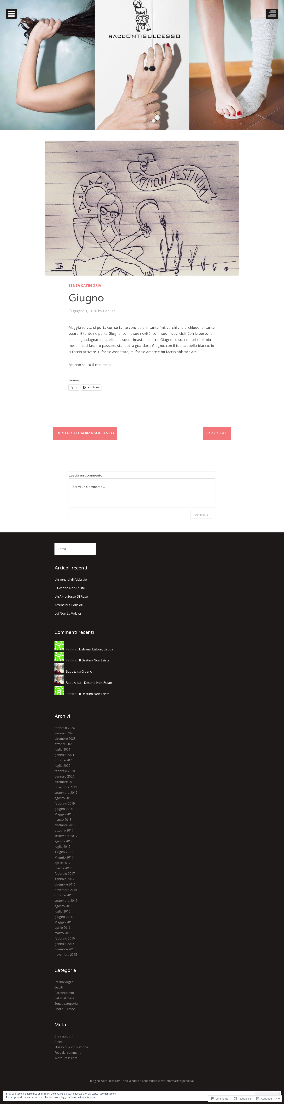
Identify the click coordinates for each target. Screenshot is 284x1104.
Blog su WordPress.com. (105, 1081)
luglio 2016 (62, 911)
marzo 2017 (62, 868)
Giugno (87, 671)
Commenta (201, 514)
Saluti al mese (64, 998)
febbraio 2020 (64, 771)
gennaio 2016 (64, 944)
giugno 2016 (63, 917)
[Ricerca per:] (75, 549)
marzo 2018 (62, 819)
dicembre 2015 (65, 949)
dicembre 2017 (65, 825)
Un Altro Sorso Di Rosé (71, 596)
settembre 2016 (65, 900)
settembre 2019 (65, 792)
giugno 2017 (63, 852)
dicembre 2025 (65, 738)
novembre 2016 (65, 890)
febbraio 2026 (64, 728)
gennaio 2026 (64, 733)
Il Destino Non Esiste (69, 588)
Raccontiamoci (64, 993)
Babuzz (109, 311)
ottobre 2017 (63, 830)
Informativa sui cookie (83, 1097)
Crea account (63, 1036)
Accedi (58, 1042)
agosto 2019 (63, 798)
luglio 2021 (62, 749)
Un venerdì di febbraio (70, 579)
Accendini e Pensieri (68, 605)
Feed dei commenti (67, 1052)
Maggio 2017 (63, 857)
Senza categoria (85, 285)
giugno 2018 (63, 809)
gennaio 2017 (64, 879)
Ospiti (58, 987)
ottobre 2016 (63, 895)
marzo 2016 (62, 933)
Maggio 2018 (63, 814)
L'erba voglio (63, 982)
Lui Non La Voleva (67, 613)
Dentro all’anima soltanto (85, 433)
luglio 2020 (62, 765)
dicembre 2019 (65, 782)
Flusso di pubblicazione (71, 1047)
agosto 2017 (63, 841)
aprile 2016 (62, 927)
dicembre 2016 (65, 884)
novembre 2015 (65, 954)
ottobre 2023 (63, 744)
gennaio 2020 (64, 776)
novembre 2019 (65, 787)
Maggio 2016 (63, 922)
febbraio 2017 (64, 873)
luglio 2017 (62, 846)
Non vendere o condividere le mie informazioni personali (158, 1081)
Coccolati (217, 433)
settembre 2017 (65, 836)
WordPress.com (65, 1058)
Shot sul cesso (64, 1009)
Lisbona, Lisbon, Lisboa (96, 649)
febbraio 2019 (64, 803)
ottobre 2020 (63, 760)
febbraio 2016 (64, 938)
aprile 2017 (62, 863)
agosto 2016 (63, 906)
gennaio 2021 (64, 755)
